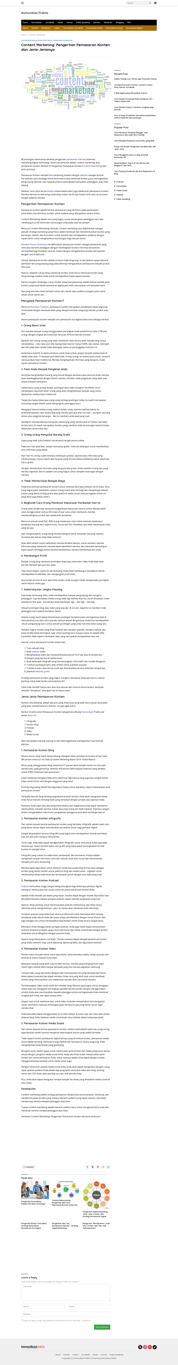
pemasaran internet (76, 159)
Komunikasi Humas (114, 28)
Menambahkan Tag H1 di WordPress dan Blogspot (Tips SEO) (131, 164)
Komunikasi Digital (134, 28)
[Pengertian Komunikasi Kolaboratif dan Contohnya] (35, 1190)
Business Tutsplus (39, 306)
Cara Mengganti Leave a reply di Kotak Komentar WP (131, 156)
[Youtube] (150, 1347)
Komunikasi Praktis (34, 13)
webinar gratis (42, 671)
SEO (129, 22)
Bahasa (96, 22)
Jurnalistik (49, 22)
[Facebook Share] (87, 1167)
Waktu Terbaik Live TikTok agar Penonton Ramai (135, 79)
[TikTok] (155, 1347)
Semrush (32, 715)
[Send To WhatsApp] (108, 1167)
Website (119, 195)
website (84, 175)
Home (25, 22)
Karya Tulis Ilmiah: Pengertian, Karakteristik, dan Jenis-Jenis (135, 147)
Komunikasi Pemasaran (63, 40)
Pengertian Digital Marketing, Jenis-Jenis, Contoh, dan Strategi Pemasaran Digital (95, 1214)
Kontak (35, 28)
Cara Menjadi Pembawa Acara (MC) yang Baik (134, 141)
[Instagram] (145, 1347)
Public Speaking (83, 22)
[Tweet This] (93, 1167)
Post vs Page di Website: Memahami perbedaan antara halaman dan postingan (135, 116)
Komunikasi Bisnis (45, 40)
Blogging (120, 22)
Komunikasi (37, 22)
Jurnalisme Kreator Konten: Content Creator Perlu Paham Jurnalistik (133, 86)
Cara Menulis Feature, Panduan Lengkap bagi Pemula (134, 108)
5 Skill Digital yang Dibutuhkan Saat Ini (130, 93)
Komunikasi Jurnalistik (73, 28)
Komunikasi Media (94, 28)
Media (60, 22)
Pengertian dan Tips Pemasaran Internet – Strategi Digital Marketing (65, 1225)
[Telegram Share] (103, 1167)
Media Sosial (121, 190)
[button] (150, 3)
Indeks (57, 28)
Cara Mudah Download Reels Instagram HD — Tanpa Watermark (134, 100)
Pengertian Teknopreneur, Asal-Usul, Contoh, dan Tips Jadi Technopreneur (96, 1225)
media (50, 191)
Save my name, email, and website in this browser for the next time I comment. (57, 1320)
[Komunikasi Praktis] (33, 1347)
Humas (70, 22)
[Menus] (23, 3)
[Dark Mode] (155, 3)
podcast (35, 651)
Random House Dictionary (34, 244)
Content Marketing (29, 40)
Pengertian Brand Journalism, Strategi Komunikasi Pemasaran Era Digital (34, 1225)
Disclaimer (46, 28)
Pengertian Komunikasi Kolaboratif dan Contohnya (33, 1202)
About (25, 28)
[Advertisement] (92, 12)
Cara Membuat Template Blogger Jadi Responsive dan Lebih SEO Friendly (131, 133)
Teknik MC (108, 22)
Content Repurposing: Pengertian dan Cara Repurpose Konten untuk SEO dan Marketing (65, 1202)
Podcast (25, 886)
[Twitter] (140, 1347)
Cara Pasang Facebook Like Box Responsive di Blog (134, 172)
